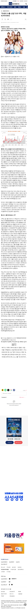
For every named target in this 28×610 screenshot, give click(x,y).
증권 (15, 7)
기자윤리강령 (13, 569)
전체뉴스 (3, 7)
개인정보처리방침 (5, 569)
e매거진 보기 (18, 442)
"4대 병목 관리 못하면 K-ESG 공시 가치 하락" (14, 354)
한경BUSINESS (6, 10)
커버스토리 (9, 7)
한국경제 (3, 591)
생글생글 (20, 593)
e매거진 (21, 1)
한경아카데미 (4, 593)
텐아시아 (11, 593)
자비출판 (14, 1)
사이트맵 (8, 571)
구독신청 (10, 442)
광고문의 (14, 567)
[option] (14, 496)
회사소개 (3, 567)
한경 (4, 562)
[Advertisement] (14, 468)
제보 (18, 1)
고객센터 (3, 571)
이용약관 (19, 567)
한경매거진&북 (4, 1)
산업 (24, 7)
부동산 (19, 7)
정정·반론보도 (21, 569)
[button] (25, 1)
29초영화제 (12, 596)
